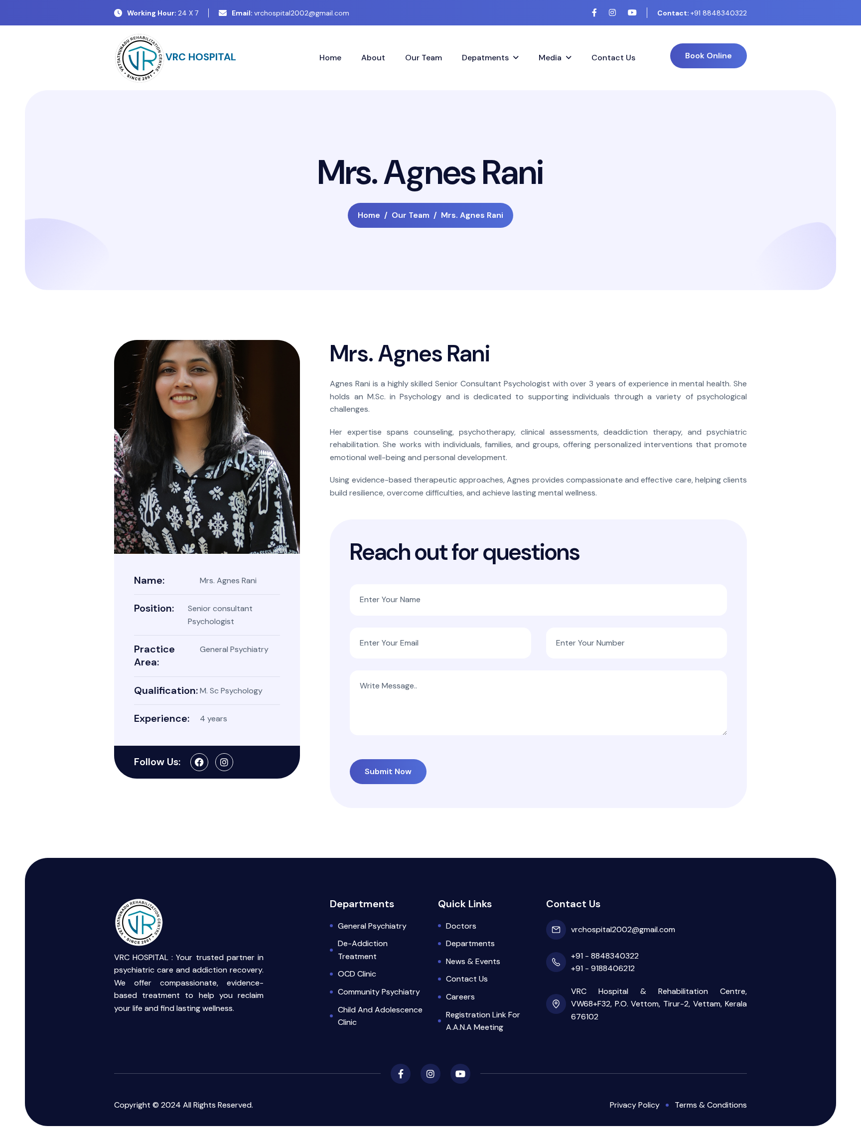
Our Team (423, 57)
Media (550, 57)
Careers (460, 996)
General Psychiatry (372, 926)
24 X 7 (162, 12)
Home (330, 57)
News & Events (473, 961)
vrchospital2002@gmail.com (290, 12)
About (373, 57)
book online (708, 55)
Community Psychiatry (379, 991)
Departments (470, 943)
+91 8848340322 (702, 12)
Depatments (485, 57)
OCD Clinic (357, 974)
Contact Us (613, 57)
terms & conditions (711, 1105)
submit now (388, 771)
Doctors (461, 926)
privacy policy (635, 1105)
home (369, 215)
